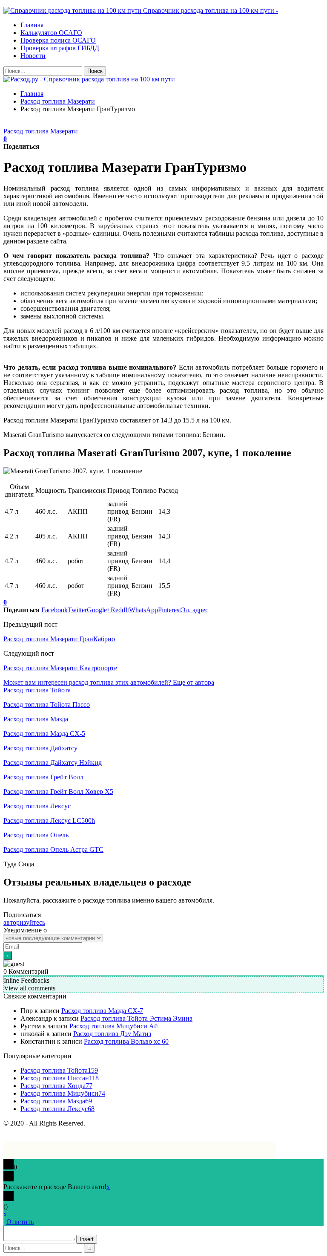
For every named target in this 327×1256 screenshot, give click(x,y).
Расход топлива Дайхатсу (40, 748)
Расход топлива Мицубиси (62, 1093)
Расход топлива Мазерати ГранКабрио (59, 638)
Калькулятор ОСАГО (51, 32)
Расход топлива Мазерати (40, 131)
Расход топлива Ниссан (59, 1078)
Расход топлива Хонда (56, 1085)
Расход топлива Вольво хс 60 (126, 1041)
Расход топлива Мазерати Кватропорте (60, 667)
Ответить (20, 1221)
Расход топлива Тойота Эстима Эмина (136, 1018)
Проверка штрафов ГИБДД (59, 48)
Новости (33, 55)
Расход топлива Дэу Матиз (112, 1033)
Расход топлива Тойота (37, 690)
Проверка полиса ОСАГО (58, 40)
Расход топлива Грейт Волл (43, 777)
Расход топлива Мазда (35, 719)
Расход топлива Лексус (37, 806)
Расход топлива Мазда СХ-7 (102, 1010)
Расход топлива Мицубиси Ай (113, 1026)
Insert (87, 1239)
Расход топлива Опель (36, 835)
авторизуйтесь (24, 922)
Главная (31, 25)
